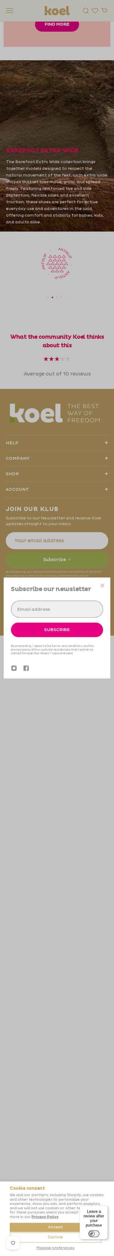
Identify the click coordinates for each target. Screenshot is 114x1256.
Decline (55, 1237)
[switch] (93, 1233)
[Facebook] (26, 668)
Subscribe (57, 629)
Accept (55, 1227)
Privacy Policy (45, 1217)
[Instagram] (14, 668)
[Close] (102, 585)
